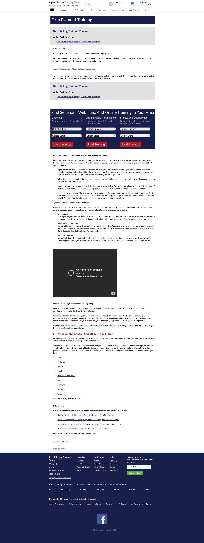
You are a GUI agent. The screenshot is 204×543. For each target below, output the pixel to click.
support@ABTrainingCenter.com (60, 478)
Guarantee (114, 464)
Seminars (109, 504)
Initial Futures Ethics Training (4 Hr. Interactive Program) (78, 42)
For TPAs (132, 490)
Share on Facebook (60, 442)
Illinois (59, 371)
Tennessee (61, 390)
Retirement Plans (100, 470)
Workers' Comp (117, 10)
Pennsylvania (62, 385)
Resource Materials (93, 504)
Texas (59, 394)
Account (119, 2)
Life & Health (79, 10)
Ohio (59, 380)
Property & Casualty (84, 467)
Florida (60, 367)
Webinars (122, 504)
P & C (91, 10)
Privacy (112, 467)
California (61, 362)
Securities (64, 10)
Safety (148, 490)
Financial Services (100, 464)
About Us (113, 461)
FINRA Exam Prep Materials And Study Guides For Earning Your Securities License (88, 420)
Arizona (60, 358)
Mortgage (100, 490)
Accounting (65, 490)
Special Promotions (56, 504)
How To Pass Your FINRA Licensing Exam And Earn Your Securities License (85, 415)
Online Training (75, 504)
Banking (83, 490)
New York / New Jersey (66, 376)
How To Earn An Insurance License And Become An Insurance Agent (83, 429)
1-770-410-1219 (54, 474)
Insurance (97, 461)
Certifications (134, 10)
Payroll (116, 490)
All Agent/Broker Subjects (141, 504)
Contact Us (114, 470)
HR (50, 490)
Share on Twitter (59, 449)
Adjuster (102, 10)
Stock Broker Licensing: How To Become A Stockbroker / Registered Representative (89, 424)
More (147, 10)
